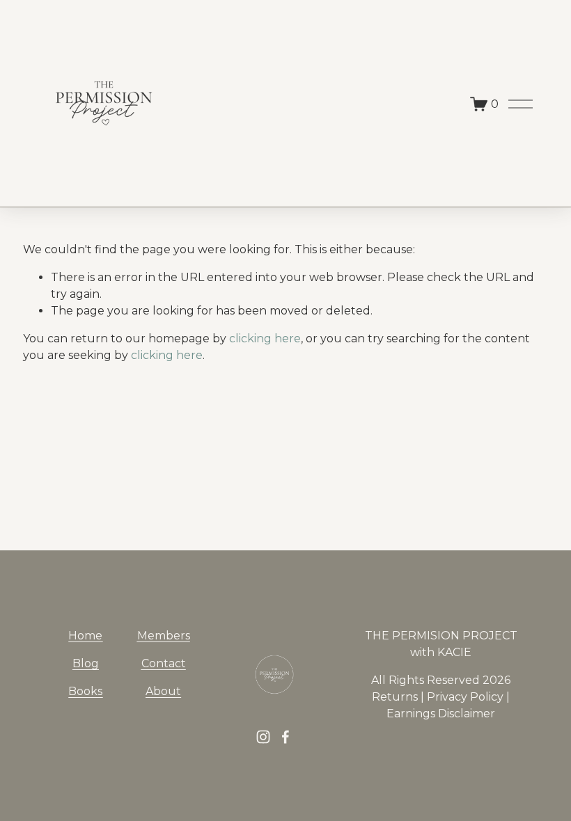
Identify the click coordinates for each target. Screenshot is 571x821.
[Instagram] (263, 737)
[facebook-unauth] (285, 737)
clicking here (265, 338)
